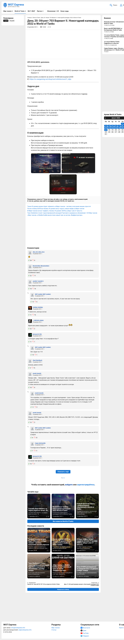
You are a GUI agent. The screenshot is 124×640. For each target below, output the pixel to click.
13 (116, 128)
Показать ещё (63, 472)
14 (119, 128)
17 (106, 130)
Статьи (53, 630)
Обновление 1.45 (53, 11)
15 (122, 128)
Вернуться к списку (63, 589)
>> (64, 478)
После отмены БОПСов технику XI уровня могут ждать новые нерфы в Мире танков (55, 208)
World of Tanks (20, 11)
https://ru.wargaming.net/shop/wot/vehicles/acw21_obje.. (51, 79)
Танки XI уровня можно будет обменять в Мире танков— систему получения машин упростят (59, 206)
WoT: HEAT (31, 11)
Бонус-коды (65, 11)
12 (112, 128)
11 (109, 128)
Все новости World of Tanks (63, 521)
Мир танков (7, 11)
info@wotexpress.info (18, 628)
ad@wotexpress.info (24, 630)
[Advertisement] (63, 607)
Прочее (39, 11)
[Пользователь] (30, 253)
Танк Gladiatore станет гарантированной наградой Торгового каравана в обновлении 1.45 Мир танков (62, 213)
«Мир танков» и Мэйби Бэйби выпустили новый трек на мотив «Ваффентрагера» (55, 215)
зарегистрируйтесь (86, 484)
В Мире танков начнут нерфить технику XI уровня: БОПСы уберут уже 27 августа (54, 211)
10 (106, 128)
